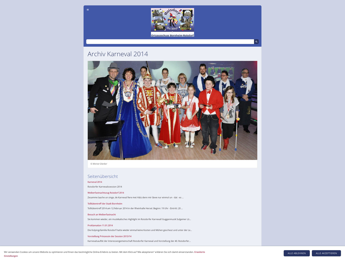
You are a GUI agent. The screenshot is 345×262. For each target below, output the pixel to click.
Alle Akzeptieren (326, 253)
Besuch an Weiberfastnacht (102, 214)
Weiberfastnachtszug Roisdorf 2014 (106, 192)
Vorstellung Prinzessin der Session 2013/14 (109, 236)
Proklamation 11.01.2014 (100, 225)
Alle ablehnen (297, 253)
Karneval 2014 (95, 181)
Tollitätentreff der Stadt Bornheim (105, 203)
